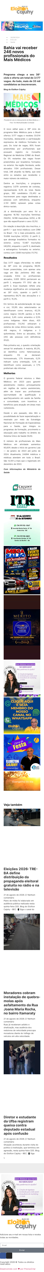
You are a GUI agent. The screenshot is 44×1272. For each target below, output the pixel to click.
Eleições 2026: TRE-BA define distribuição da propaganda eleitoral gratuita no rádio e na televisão (21, 879)
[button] (2, 10)
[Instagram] (9, 1256)
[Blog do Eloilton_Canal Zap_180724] (22, 733)
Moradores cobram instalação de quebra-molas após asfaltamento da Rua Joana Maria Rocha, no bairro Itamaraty (22, 1003)
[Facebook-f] (3, 1256)
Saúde (12, 42)
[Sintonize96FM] (22, 30)
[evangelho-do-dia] (22, 790)
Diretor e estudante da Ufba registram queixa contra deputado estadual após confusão (20, 1125)
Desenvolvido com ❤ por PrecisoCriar (18, 1269)
